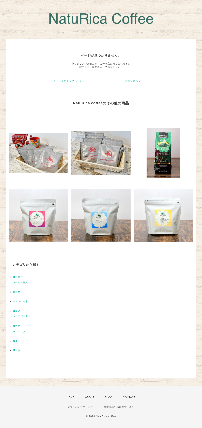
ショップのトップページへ (69, 81)
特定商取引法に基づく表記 (119, 406)
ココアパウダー (22, 316)
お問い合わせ (133, 81)
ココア (16, 310)
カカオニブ (19, 331)
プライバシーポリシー (80, 406)
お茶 (15, 341)
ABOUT (89, 397)
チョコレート (20, 301)
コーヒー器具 (20, 282)
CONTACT (129, 397)
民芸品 (16, 292)
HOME (71, 397)
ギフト (16, 350)
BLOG (108, 397)
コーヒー (18, 277)
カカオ (16, 326)
